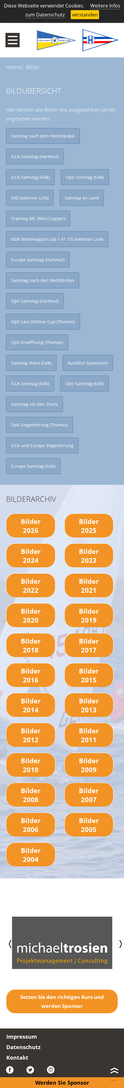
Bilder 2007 (89, 795)
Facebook (11, 1070)
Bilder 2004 (31, 855)
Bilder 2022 (31, 586)
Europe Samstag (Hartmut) (37, 260)
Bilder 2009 (89, 765)
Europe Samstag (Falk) (33, 466)
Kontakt (17, 1057)
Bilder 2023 (89, 556)
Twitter (32, 1070)
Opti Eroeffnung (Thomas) (37, 342)
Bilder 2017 (89, 645)
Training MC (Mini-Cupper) (38, 218)
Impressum (21, 1036)
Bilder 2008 (31, 795)
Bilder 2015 (89, 675)
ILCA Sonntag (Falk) (30, 383)
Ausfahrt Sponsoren (88, 363)
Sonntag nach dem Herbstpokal (43, 136)
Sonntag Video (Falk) (31, 363)
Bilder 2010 (31, 765)
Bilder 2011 (89, 735)
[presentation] (6, 942)
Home (13, 67)
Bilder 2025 (89, 526)
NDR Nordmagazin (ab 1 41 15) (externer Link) (57, 239)
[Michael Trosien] (62, 966)
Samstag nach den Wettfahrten (42, 280)
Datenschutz (23, 1047)
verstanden (85, 14)
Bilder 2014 (31, 705)
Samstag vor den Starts (34, 404)
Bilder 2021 (89, 586)
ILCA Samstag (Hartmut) (35, 156)
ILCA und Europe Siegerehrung (42, 445)
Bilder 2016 (31, 675)
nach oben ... (113, 1072)
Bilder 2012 (31, 735)
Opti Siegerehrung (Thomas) (39, 425)
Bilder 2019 (89, 615)
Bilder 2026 (31, 526)
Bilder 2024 (31, 556)
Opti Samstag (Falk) (84, 383)
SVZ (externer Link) (29, 198)
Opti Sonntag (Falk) (85, 177)
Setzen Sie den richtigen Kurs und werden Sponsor (62, 1001)
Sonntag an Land (82, 198)
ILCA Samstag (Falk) (30, 177)
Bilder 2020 (31, 615)
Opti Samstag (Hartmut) (35, 301)
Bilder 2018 (31, 645)
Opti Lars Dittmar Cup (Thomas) (43, 321)
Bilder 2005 (89, 825)
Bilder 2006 (31, 825)
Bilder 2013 (89, 705)
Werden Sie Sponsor (62, 1082)
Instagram (52, 1070)
